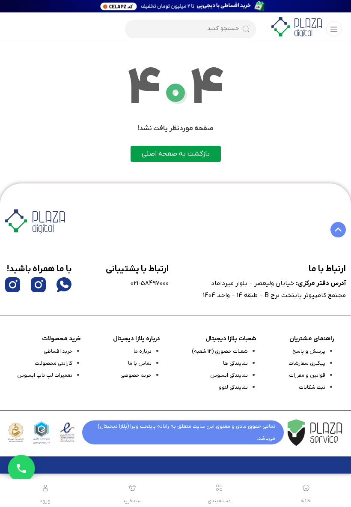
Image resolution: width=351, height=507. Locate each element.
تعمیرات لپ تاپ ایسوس (44, 375)
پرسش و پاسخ (308, 351)
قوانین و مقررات (307, 375)
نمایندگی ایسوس (229, 375)
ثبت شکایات (312, 387)
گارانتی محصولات (53, 363)
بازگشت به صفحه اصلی (176, 154)
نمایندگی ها (235, 363)
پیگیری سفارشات (307, 363)
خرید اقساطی (58, 351)
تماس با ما (140, 363)
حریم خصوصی (136, 375)
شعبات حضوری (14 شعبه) (220, 351)
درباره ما (143, 351)
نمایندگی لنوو (233, 387)
